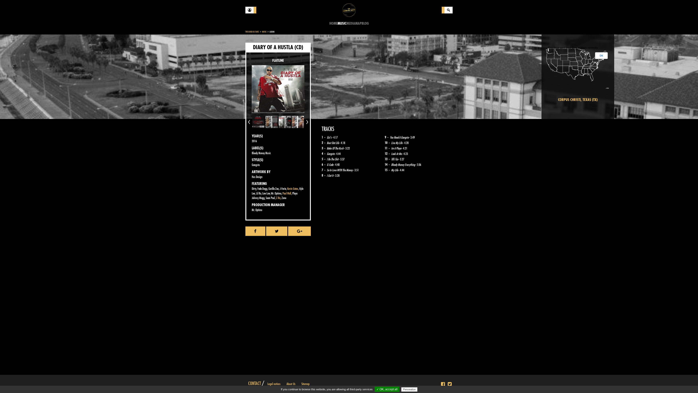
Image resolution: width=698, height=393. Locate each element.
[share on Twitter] (277, 231)
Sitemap (305, 384)
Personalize (409, 389)
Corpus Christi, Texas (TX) (578, 100)
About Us (290, 384)
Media (350, 23)
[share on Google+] (299, 231)
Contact (254, 383)
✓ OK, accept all (387, 389)
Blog (365, 23)
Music (342, 23)
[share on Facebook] (255, 231)
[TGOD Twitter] (450, 384)
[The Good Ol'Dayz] (349, 9)
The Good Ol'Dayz (252, 32)
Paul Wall (286, 193)
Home (333, 23)
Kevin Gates (292, 188)
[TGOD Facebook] (443, 384)
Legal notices (273, 384)
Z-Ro (278, 198)
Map (358, 23)
